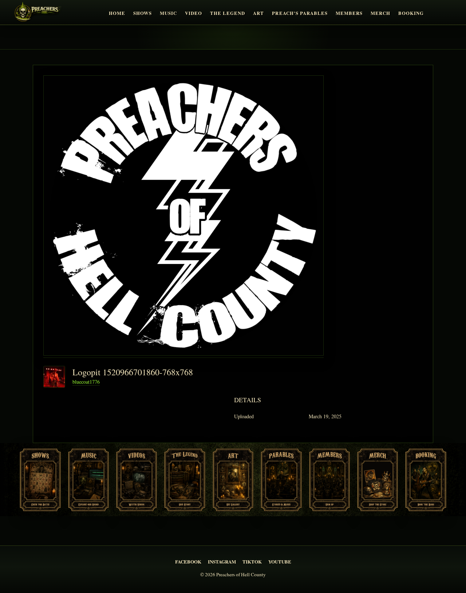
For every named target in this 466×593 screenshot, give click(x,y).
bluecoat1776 (86, 381)
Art (258, 13)
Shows (142, 13)
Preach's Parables (299, 13)
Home (117, 13)
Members (349, 13)
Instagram (222, 561)
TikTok (252, 561)
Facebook (188, 561)
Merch (380, 13)
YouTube (279, 561)
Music (168, 13)
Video (193, 13)
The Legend (227, 13)
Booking (411, 13)
